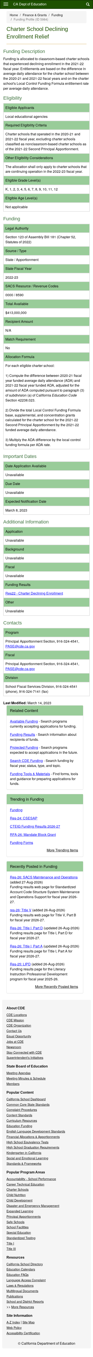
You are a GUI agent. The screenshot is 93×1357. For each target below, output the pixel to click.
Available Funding (24, 721)
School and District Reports (25, 1301)
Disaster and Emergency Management (32, 1205)
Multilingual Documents (22, 1291)
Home (14, 15)
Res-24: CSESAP (23, 818)
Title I (10, 1243)
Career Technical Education (25, 1184)
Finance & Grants (35, 15)
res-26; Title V (20, 909)
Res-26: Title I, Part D (26, 927)
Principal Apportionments (23, 1216)
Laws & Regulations (20, 1285)
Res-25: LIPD (20, 964)
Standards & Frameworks (23, 1163)
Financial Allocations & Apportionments (33, 1137)
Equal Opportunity (18, 1036)
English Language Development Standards (35, 1131)
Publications (14, 1296)
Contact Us (14, 1031)
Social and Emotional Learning (27, 1158)
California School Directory (24, 1264)
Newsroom (13, 1047)
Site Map (28, 1322)
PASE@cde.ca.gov (20, 646)
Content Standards (19, 1115)
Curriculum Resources (21, 1120)
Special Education (18, 1232)
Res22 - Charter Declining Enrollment (34, 593)
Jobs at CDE (15, 1041)
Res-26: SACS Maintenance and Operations (44, 877)
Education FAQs (17, 1274)
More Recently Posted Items (56, 986)
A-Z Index (13, 1322)
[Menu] (6, 4)
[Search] (88, 4)
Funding (57, 15)
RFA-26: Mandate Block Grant (33, 834)
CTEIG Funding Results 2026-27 (35, 826)
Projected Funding (24, 747)
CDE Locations (16, 1015)
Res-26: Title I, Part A (26, 946)
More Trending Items (62, 850)
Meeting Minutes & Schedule (26, 1078)
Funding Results (22, 734)
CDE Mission (15, 1020)
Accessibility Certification (23, 1333)
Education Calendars (20, 1269)
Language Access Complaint (26, 1280)
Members (12, 1084)
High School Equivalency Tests (27, 1142)
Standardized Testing (20, 1238)
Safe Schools (15, 1222)
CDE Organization (18, 1025)
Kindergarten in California (23, 1153)
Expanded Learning (19, 1211)
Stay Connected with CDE (24, 1052)
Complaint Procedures (21, 1109)
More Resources (22, 1307)
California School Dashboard (26, 1099)
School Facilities (17, 1227)
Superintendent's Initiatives (24, 1057)
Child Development (19, 1200)
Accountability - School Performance (31, 1179)
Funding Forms (21, 842)
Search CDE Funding (26, 760)
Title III (11, 1249)
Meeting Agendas (18, 1073)
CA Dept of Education (29, 4)
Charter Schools (17, 1189)
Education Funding (19, 1126)
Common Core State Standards (28, 1104)
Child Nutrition (16, 1195)
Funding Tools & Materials (30, 773)
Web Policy (14, 1327)
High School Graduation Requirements (32, 1147)
